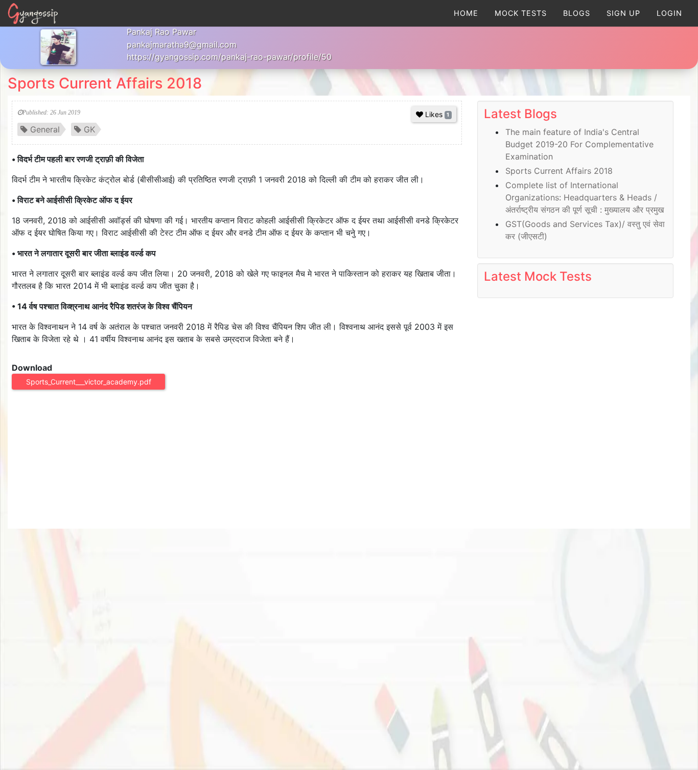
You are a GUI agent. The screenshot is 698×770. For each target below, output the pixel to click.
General (45, 129)
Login (669, 13)
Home (466, 13)
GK (89, 129)
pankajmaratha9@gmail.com (182, 44)
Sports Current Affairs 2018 (105, 83)
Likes (437, 114)
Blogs (576, 13)
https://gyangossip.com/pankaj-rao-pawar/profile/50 (229, 57)
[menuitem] (466, 13)
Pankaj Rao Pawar (161, 32)
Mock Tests (521, 13)
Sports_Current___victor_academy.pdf (88, 381)
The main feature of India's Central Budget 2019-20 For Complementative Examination (579, 144)
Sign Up (623, 13)
